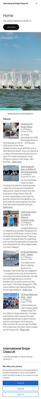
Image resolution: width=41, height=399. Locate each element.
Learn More (11, 27)
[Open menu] (36, 3)
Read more (17, 162)
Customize (20, 389)
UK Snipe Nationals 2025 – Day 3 (29, 295)
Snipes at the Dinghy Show (26, 125)
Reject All (20, 394)
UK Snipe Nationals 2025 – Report (29, 253)
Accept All (20, 383)
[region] (20, 381)
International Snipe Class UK (15, 3)
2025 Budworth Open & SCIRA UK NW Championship (29, 169)
